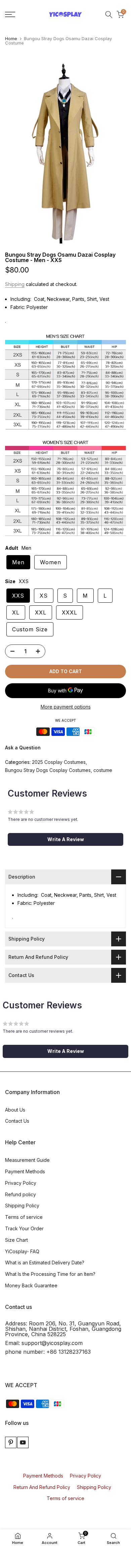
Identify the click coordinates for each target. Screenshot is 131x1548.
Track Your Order (24, 1228)
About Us (15, 1110)
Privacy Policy (20, 1183)
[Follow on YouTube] (23, 1442)
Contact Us (17, 1121)
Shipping (15, 284)
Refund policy (20, 1194)
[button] (65, 839)
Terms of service (24, 1217)
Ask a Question (23, 747)
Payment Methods (25, 1171)
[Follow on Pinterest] (10, 1442)
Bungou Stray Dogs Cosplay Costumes (48, 770)
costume (102, 770)
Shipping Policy (22, 1205)
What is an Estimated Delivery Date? (44, 1262)
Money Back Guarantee (31, 1285)
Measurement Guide (27, 1160)
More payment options (66, 707)
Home (11, 38)
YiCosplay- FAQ (22, 1251)
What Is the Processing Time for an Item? (50, 1274)
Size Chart (16, 1240)
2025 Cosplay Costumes (59, 762)
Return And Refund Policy (41, 1487)
